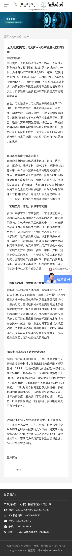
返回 (18, 470)
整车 (26, 36)
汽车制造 (16, 36)
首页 (6, 36)
